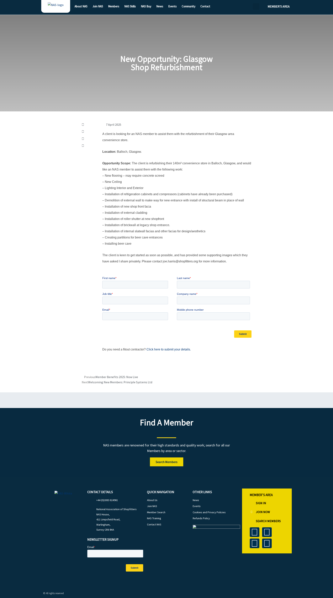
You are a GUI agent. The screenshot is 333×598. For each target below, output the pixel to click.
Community (188, 6)
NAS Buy (146, 6)
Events (172, 6)
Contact (205, 6)
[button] (256, 6)
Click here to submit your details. (168, 349)
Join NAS (97, 6)
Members (113, 6)
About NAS (81, 6)
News (159, 6)
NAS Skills (130, 6)
